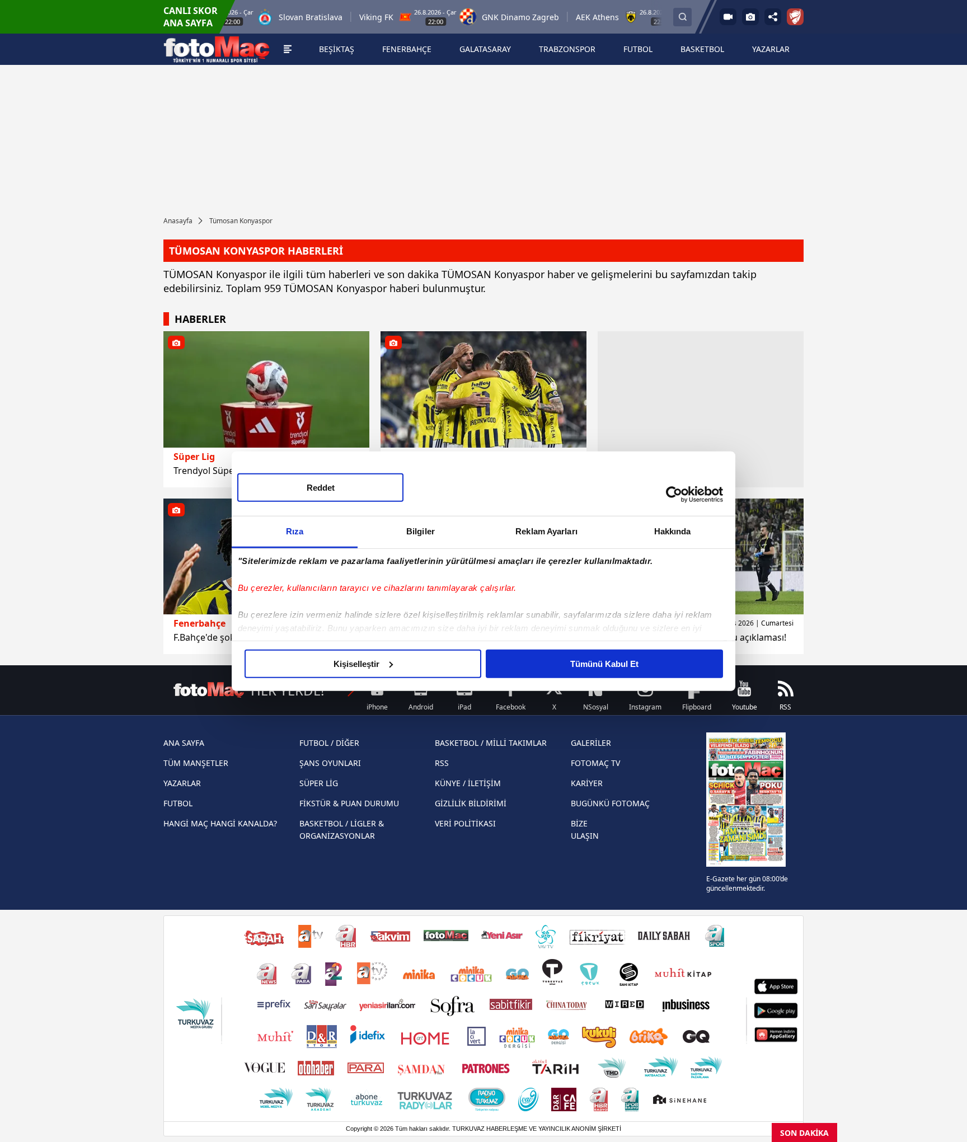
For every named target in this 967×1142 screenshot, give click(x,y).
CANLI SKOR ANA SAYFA (190, 16)
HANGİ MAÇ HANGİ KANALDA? (220, 823)
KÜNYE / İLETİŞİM (468, 783)
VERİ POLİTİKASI (465, 823)
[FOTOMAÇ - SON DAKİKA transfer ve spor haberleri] (216, 49)
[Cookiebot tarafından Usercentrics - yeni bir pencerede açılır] (674, 494)
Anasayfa (178, 220)
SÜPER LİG (318, 783)
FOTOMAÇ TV (595, 763)
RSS (442, 763)
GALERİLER (591, 742)
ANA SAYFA (183, 742)
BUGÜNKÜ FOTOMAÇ (610, 803)
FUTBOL (178, 803)
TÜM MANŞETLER (195, 763)
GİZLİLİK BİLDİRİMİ (470, 803)
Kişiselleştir (356, 663)
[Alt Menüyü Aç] (287, 49)
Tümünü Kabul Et (604, 663)
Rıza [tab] (294, 530)
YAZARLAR (182, 783)
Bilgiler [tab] (420, 530)
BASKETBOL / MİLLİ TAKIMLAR (491, 742)
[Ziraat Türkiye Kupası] (795, 16)
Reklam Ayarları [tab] (546, 530)
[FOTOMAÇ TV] (728, 16)
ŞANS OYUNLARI (330, 763)
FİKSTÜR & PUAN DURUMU (349, 803)
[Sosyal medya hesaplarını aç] (772, 16)
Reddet (321, 487)
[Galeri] (750, 16)
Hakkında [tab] (672, 530)
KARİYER (587, 783)
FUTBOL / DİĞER (329, 742)
